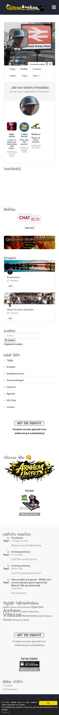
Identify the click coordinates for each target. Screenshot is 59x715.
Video (31, 611)
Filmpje (16, 620)
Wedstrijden (29, 615)
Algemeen (37, 607)
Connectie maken (37, 64)
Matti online (12, 135)
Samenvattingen (15, 380)
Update (24, 611)
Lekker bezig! (24, 135)
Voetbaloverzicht (15, 373)
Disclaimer (17, 538)
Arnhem (11, 610)
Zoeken (11, 340)
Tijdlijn (9, 360)
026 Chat (11, 400)
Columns (11, 387)
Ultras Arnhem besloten (20, 309)
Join (10, 286)
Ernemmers (13, 277)
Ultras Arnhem (24, 607)
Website (48, 616)
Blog (37, 611)
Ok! (48, 703)
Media (6, 607)
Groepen (10, 367)
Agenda (10, 393)
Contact (10, 407)
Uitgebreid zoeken (13, 344)
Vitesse (12, 615)
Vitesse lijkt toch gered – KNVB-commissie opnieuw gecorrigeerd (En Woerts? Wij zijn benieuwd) (31, 582)
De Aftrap (24, 620)
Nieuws (7, 619)
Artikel (40, 616)
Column (13, 607)
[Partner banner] (29, 513)
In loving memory (20, 552)
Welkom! (35, 134)
